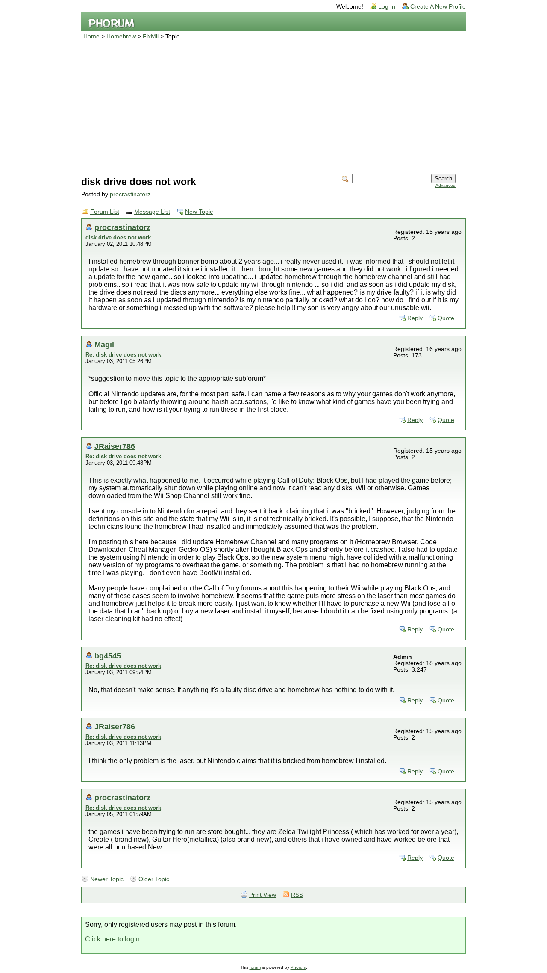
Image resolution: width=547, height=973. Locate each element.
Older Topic (153, 879)
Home (91, 36)
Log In (386, 6)
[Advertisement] (273, 106)
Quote (446, 318)
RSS (297, 895)
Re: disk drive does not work (123, 354)
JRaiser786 (114, 446)
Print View (262, 895)
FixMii (151, 36)
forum (255, 967)
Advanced (445, 185)
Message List (152, 212)
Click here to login (112, 939)
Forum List (104, 212)
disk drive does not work (118, 237)
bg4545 (107, 655)
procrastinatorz (130, 194)
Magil (104, 344)
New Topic (199, 212)
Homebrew (121, 36)
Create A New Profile (438, 6)
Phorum (298, 967)
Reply (415, 318)
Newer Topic (107, 879)
